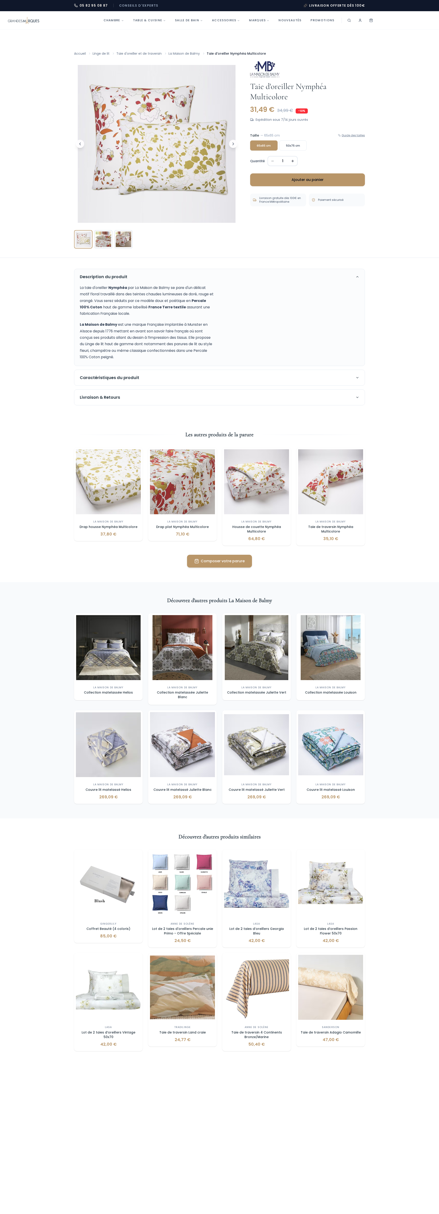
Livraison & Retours (100, 397)
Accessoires (224, 20)
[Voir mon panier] (371, 20)
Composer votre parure (223, 561)
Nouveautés (289, 20)
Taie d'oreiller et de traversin (139, 53)
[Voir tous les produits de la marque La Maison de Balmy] (264, 69)
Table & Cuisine (147, 20)
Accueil (80, 53)
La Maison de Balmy (184, 53)
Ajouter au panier (308, 179)
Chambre (112, 20)
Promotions (322, 20)
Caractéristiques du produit (109, 377)
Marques (257, 20)
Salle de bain (187, 20)
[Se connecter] (360, 20)
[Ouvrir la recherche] (349, 20)
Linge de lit (101, 53)
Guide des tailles (353, 135)
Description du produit (103, 277)
